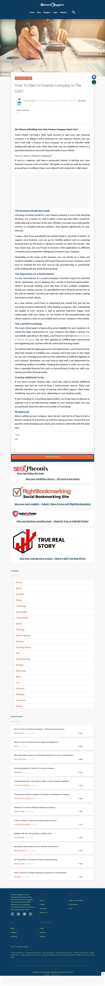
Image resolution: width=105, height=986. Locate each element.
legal (70, 908)
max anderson (20, 759)
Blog (39, 12)
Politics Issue (21, 618)
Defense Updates (23, 635)
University (20, 689)
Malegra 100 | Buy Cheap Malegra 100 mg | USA (32, 833)
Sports (19, 588)
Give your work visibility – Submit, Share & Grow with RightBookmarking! (52, 504)
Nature (19, 600)
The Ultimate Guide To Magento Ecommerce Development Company (41, 794)
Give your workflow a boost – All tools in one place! (52, 479)
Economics (20, 700)
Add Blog (14, 936)
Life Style (20, 594)
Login (55, 12)
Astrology (20, 630)
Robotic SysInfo (56, 974)
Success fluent (29, 101)
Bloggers (46, 12)
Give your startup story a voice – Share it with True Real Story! (52, 558)
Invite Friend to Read (52, 457)
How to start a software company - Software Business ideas (39, 729)
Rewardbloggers (45, 972)
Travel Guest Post (17, 953)
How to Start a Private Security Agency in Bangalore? (36, 742)
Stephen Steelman (21, 785)
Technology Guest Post (33, 953)
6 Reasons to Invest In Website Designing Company (34, 807)
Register (63, 12)
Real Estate (21, 671)
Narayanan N (19, 733)
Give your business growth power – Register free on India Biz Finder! (52, 521)
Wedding (19, 665)
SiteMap (42, 936)
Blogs (13, 928)
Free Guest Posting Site (49, 955)
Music (18, 677)
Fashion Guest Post (80, 953)
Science (19, 706)
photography (21, 612)
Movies (19, 624)
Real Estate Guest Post (64, 953)
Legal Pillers (19, 864)
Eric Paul (17, 877)
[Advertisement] (52, 190)
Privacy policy (73, 904)
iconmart (18, 772)
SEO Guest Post (48, 953)
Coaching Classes (23, 647)
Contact (42, 904)
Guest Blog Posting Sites (67, 955)
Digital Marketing (23, 659)
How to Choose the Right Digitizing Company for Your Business (40, 873)
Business (20, 641)
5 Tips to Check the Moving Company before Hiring (35, 820)
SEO (17, 653)
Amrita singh (19, 811)
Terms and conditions (76, 900)
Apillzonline (19, 838)
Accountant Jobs (23, 78)
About (42, 900)
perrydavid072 (20, 851)
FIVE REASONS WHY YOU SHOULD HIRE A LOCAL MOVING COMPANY (41, 781)
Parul (16, 746)
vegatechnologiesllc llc (24, 798)
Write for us (43, 912)
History (19, 582)
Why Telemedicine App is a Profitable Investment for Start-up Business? (43, 755)
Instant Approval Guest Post (29, 955)
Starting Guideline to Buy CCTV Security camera (34, 768)
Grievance (43, 908)
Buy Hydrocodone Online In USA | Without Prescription (36, 847)
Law (17, 683)
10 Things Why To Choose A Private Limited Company (35, 860)
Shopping (20, 694)
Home (32, 12)
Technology (21, 606)
